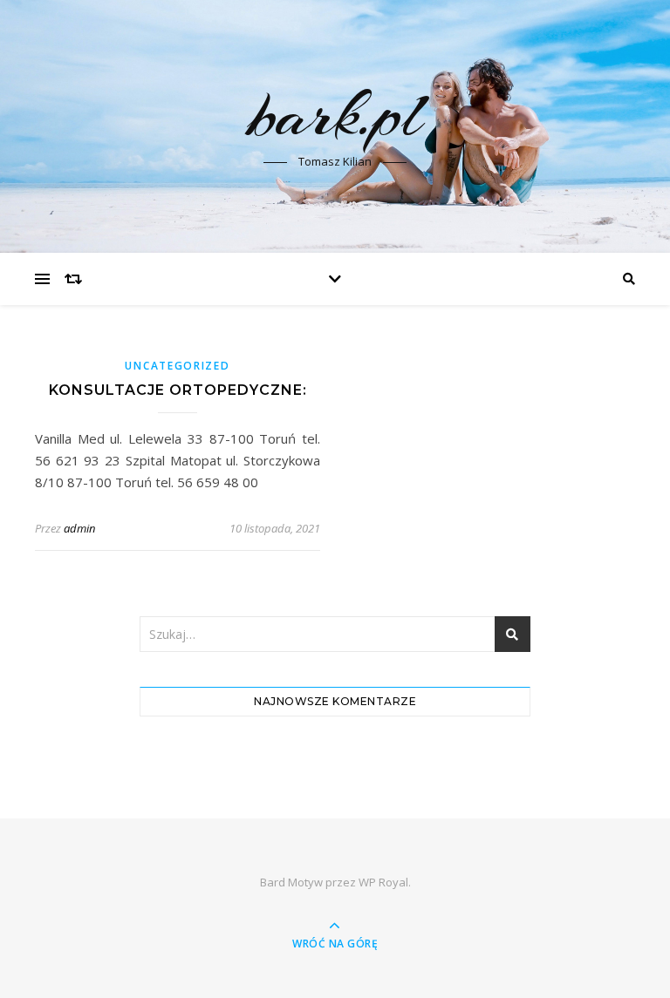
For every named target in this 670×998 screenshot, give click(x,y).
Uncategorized (177, 365)
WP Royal (383, 882)
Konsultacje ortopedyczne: (178, 390)
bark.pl (335, 115)
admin (79, 528)
